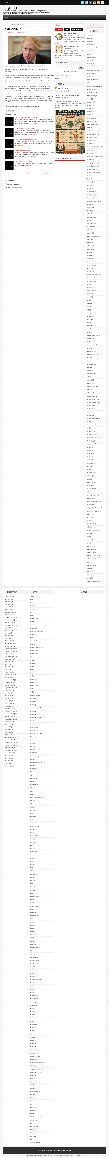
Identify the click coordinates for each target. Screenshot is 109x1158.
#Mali (88, 348)
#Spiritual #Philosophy (94, 501)
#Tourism (89, 533)
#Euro (88, 179)
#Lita (88, 322)
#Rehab (89, 447)
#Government (91, 227)
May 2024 (8, 667)
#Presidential (91, 434)
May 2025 (8, 636)
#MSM (89, 367)
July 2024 (7, 662)
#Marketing (90, 351)
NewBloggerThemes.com (76, 1155)
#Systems (90, 514)
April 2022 (8, 732)
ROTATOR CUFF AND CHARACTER (25, 129)
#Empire (89, 160)
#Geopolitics (91, 217)
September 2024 (10, 656)
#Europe (89, 182)
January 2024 (9, 677)
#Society (89, 492)
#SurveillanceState (93, 511)
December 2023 (9, 680)
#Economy (90, 144)
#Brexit (89, 60)
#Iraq (88, 300)
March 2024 (8, 672)
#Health (89, 233)
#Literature (90, 326)
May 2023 (8, 698)
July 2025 (7, 630)
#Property (90, 441)
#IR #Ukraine (91, 290)
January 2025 (9, 646)
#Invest (89, 271)
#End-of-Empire (91, 166)
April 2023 (8, 701)
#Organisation (91, 396)
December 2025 (9, 617)
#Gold (89, 220)
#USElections (91, 565)
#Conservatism (91, 89)
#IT (88, 310)
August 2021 (8, 753)
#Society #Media (92, 495)
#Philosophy (90, 425)
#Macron (89, 338)
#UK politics (90, 546)
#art (88, 51)
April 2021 (8, 763)
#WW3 (89, 578)
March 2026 (8, 609)
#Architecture (91, 48)
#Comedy (90, 83)
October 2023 (9, 685)
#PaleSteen (90, 405)
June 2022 (8, 727)
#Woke (89, 568)
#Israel (89, 307)
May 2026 (8, 604)
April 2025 (8, 638)
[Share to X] (11, 111)
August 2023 (8, 690)
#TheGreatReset (92, 530)
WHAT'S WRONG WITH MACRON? (25, 140)
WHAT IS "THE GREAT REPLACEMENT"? (27, 118)
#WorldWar (90, 575)
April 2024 (8, 669)
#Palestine (90, 409)
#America (90, 45)
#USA (88, 562)
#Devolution (90, 121)
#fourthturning (91, 195)
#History (89, 239)
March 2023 (8, 703)
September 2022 (10, 719)
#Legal (89, 316)
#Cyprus (89, 112)
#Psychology (91, 444)
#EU (88, 175)
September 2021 (10, 750)
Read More (34, 123)
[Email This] (7, 111)
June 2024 (8, 664)
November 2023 (9, 682)
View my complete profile (62, 91)
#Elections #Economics (94, 156)
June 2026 (8, 602)
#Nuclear (89, 393)
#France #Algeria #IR (93, 201)
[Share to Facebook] (13, 111)
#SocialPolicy (91, 489)
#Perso (89, 412)
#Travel (89, 537)
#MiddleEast (91, 364)
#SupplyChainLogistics (94, 508)
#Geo (88, 214)
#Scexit (89, 469)
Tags (67, 29)
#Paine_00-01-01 (92, 399)
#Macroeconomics (92, 335)
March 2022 (8, 735)
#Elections (90, 153)
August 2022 (8, 722)
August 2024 (8, 659)
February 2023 (9, 706)
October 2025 (9, 622)
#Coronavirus (91, 96)
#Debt (89, 115)
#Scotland (90, 473)
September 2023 (10, 688)
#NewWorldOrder (92, 386)
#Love (89, 332)
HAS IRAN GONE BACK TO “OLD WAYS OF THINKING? (69, 96)
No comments (21, 32)
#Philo (89, 422)
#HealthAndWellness (93, 236)
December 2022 (9, 711)
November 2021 (9, 745)
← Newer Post (10, 174)
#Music (89, 370)
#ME (88, 358)
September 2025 (10, 625)
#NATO (89, 377)
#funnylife (90, 207)
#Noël (89, 390)
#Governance (91, 223)
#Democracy (90, 118)
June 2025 (8, 633)
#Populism (90, 431)
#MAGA (89, 342)
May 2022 (8, 729)
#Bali (88, 54)
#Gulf (88, 230)
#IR (88, 284)
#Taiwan (89, 517)
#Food (89, 188)
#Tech (89, 520)
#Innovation (90, 262)
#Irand (89, 297)
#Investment (91, 281)
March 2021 (8, 766)
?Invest (89, 35)
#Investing (90, 278)
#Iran (88, 294)
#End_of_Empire (92, 163)
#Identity (89, 249)
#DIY (88, 128)
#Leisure (89, 319)
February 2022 (9, 737)
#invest (89, 268)
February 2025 (9, 643)
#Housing (90, 246)
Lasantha (49, 1155)
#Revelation (90, 463)
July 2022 (7, 724)
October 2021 (9, 748)
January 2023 (9, 709)
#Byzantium (90, 67)
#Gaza (89, 211)
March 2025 (8, 641)
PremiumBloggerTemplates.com (61, 1155)
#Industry (90, 259)
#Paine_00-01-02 (92, 402)
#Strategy (90, 505)
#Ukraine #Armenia (92, 556)
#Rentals (89, 453)
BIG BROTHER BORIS (13, 29)
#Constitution (91, 92)
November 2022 (9, 714)
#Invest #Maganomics (93, 275)
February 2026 (9, 612)
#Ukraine (89, 552)
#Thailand (90, 524)
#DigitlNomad (91, 124)
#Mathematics (91, 354)
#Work (89, 572)
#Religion (90, 450)
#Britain (89, 64)
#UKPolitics (90, 549)
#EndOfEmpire (91, 169)
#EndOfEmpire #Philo (93, 172)
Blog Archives (76, 29)
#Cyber (89, 108)
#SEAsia (89, 476)
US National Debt (92, 581)
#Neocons (90, 383)
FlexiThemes (34, 1155)
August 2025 (8, 628)
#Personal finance (92, 418)
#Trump (89, 540)
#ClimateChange (92, 80)
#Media (89, 361)
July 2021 (7, 755)
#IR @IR (89, 287)
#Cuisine (89, 102)
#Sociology (90, 498)
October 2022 (9, 716)
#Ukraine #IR (91, 559)
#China (89, 76)
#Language (90, 313)
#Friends (89, 204)
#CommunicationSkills (93, 86)
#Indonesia (90, 255)
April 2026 (8, 607)
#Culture (89, 105)
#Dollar (89, 131)
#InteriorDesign (91, 265)
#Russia (89, 466)
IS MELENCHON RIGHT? (22, 151)
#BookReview (91, 57)
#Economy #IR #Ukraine (94, 147)
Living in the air (10, 8)
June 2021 (8, 758)
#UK (88, 543)
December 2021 (9, 742)
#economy (90, 140)
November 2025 (9, 620)
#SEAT (89, 479)
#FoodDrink (90, 192)
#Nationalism (91, 374)
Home (6, 2)
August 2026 (8, 596)
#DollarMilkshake (92, 134)
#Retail (89, 460)
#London (89, 329)
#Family (89, 185)
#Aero (89, 38)
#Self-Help (90, 485)
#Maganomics (91, 345)
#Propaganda (91, 437)
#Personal (90, 415)
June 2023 (8, 695)
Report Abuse (61, 75)
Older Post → (49, 174)
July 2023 (7, 693)
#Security (90, 482)
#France (89, 198)
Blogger (73, 71)
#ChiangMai (90, 73)
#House (89, 243)
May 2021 (8, 761)
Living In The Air (62, 88)
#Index (89, 252)
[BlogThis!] (9, 111)
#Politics (89, 428)
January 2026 (9, 615)
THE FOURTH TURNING (71, 34)
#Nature (89, 380)
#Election (90, 150)
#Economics (90, 137)
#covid (89, 99)
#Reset (89, 457)
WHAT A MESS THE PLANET (23, 162)
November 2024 (9, 651)
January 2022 (9, 740)
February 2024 (9, 675)
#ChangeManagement (93, 70)
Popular (59, 29)
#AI (88, 41)
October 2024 (9, 654)
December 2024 (9, 649)
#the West (90, 527)
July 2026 (7, 599)
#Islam (89, 303)
